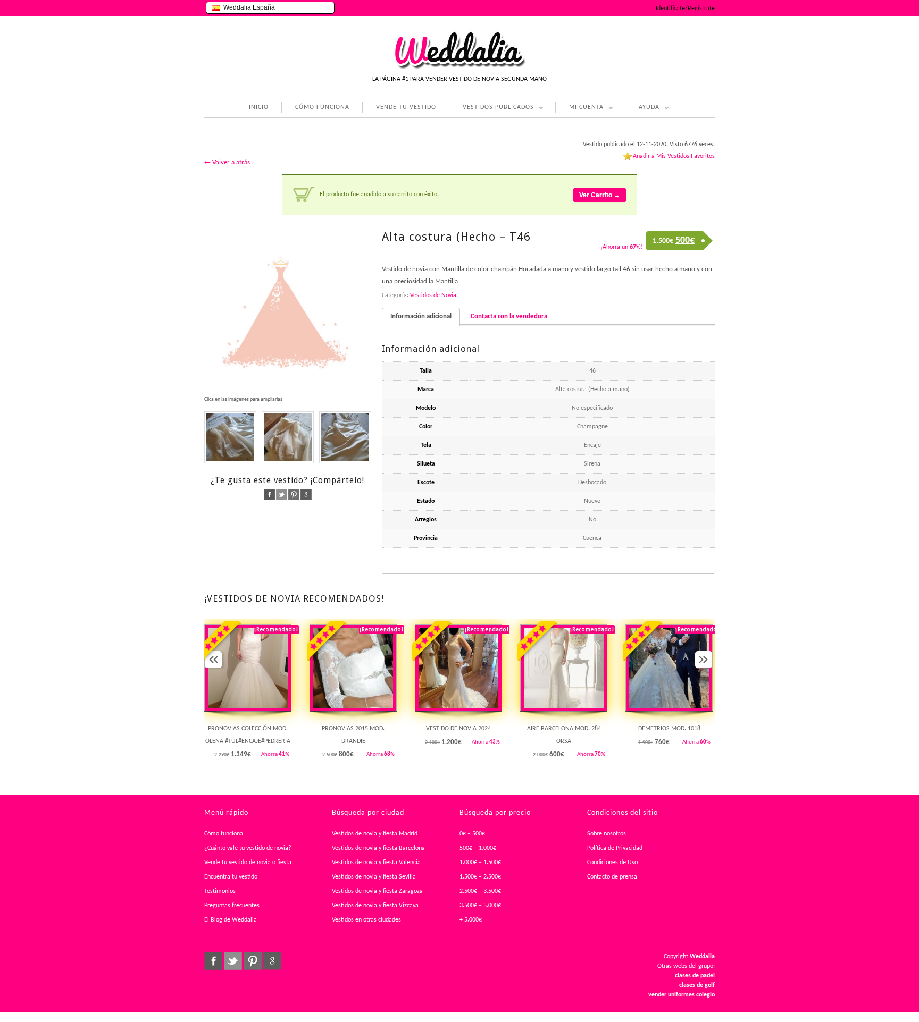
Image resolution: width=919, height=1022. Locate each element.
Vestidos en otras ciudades (366, 920)
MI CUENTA (579, 108)
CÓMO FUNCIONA (322, 107)
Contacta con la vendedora (509, 316)
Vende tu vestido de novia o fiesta (247, 862)
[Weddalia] (459, 67)
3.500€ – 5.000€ (480, 905)
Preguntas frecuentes (232, 905)
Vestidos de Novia (433, 295)
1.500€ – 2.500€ (480, 877)
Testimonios (220, 891)
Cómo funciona (223, 834)
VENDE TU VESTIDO (406, 107)
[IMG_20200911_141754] (345, 437)
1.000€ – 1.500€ (480, 862)
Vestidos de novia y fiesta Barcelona (378, 848)
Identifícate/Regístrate (685, 8)
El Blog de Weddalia (230, 920)
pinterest (293, 494)
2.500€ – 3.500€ (480, 891)
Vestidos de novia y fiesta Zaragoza (377, 891)
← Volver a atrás (227, 162)
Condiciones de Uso (612, 862)
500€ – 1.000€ (478, 848)
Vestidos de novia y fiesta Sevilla (374, 877)
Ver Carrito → (599, 195)
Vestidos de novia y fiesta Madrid (374, 834)
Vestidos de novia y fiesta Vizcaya (375, 905)
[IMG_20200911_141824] (230, 437)
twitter (281, 494)
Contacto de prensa (612, 877)
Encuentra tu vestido (230, 877)
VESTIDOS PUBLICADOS (491, 108)
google (306, 494)
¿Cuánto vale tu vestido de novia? (247, 848)
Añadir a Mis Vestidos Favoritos (674, 156)
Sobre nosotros (606, 834)
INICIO (259, 107)
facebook (269, 494)
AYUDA (642, 108)
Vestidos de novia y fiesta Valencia (376, 862)
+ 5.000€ (471, 920)
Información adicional (421, 316)
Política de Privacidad (614, 848)
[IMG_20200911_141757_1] (288, 437)
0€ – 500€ (472, 834)
